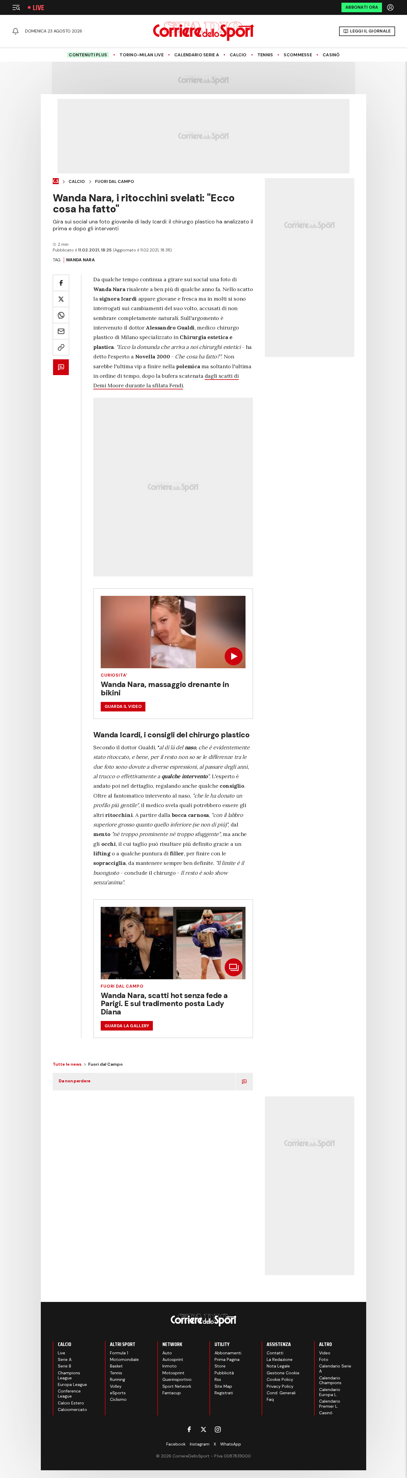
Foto (323, 1359)
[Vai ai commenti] (61, 367)
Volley (116, 1386)
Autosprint (172, 1359)
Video (324, 1353)
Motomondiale (124, 1359)
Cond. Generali (281, 1392)
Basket (116, 1366)
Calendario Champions (330, 1380)
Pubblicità (224, 1373)
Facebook (176, 1444)
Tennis (265, 54)
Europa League (72, 1384)
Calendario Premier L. (329, 1403)
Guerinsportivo (177, 1379)
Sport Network (176, 1386)
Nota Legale (278, 1366)
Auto (167, 1353)
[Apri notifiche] (15, 31)
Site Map (223, 1386)
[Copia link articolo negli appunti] (61, 347)
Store (220, 1366)
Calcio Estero (71, 1403)
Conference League (69, 1393)
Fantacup (171, 1392)
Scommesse (298, 54)
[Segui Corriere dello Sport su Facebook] (189, 1429)
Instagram (199, 1444)
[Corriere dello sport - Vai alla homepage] (203, 31)
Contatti (275, 1353)
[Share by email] (61, 331)
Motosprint (173, 1373)
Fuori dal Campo (122, 986)
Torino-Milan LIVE (141, 54)
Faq (270, 1399)
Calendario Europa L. (329, 1392)
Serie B (64, 1366)
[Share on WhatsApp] (61, 315)
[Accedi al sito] (391, 7)
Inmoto (169, 1366)
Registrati (224, 1392)
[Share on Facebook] (61, 283)
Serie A (65, 1359)
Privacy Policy (280, 1386)
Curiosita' (114, 675)
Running (117, 1379)
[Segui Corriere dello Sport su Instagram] (217, 1429)
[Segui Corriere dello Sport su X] (203, 1429)
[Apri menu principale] (16, 7)
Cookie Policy (280, 1379)
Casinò (331, 54)
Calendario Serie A (196, 54)
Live (38, 7)
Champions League (69, 1375)
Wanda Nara (80, 259)
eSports (118, 1392)
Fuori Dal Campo (114, 181)
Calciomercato (72, 1409)
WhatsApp (230, 1444)
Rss (218, 1379)
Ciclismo (118, 1399)
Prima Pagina (227, 1359)
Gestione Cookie (283, 1373)
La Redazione (280, 1359)
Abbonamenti (228, 1353)
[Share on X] (61, 299)
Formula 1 (119, 1353)
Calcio (238, 54)
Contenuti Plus (88, 54)
